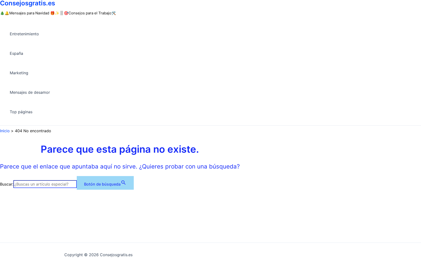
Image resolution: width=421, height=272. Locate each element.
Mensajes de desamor (30, 92)
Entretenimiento (24, 33)
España (16, 53)
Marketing (19, 72)
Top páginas (21, 111)
